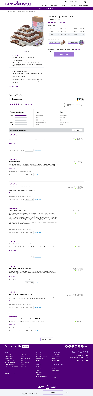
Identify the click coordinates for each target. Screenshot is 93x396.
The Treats (39, 352)
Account (22, 356)
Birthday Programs (56, 370)
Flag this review (38, 150)
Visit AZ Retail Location (10, 373)
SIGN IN (80, 2)
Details (68, 392)
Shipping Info (24, 360)
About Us (38, 364)
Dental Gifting (55, 377)
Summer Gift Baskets (10, 364)
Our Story (38, 366)
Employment (39, 372)
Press (37, 370)
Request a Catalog (25, 362)
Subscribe (25, 346)
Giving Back (38, 368)
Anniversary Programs (57, 372)
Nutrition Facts (39, 358)
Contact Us (38, 374)
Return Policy (24, 364)
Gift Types (73, 5)
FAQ (22, 368)
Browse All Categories (10, 354)
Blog (86, 346)
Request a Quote (55, 358)
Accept (53, 392)
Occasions (64, 5)
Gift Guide (54, 368)
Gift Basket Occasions (10, 356)
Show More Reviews (46, 339)
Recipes (38, 360)
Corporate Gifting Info (57, 354)
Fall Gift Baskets (8, 368)
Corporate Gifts (83, 5)
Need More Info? (79, 352)
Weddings (7, 369)
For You (23, 352)
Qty (51, 52)
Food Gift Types (8, 358)
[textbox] (58, 2)
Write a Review (28, 104)
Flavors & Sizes (39, 354)
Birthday (44, 5)
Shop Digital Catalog (25, 358)
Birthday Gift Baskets (10, 362)
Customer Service (25, 354)
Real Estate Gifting (56, 374)
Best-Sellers (54, 5)
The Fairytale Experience (41, 356)
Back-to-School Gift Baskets (11, 366)
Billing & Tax (23, 366)
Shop (6, 352)
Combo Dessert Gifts (10, 360)
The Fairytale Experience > (46, 8)
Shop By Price (8, 371)
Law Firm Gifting (55, 379)
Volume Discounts (56, 356)
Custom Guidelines (56, 360)
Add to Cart (64, 54)
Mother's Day (16, 11)
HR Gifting (54, 375)
